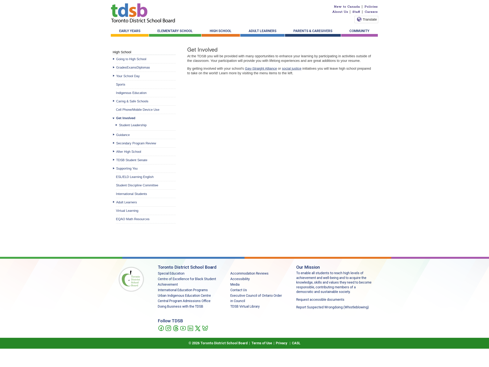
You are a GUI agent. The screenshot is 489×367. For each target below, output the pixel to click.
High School (221, 31)
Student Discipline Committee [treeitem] (137, 185)
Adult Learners (262, 31)
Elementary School (175, 31)
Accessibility (240, 279)
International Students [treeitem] (131, 194)
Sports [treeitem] (120, 84)
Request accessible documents (320, 300)
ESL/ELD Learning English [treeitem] (135, 177)
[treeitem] (146, 59)
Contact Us (238, 290)
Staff (356, 12)
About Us (340, 12)
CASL (296, 343)
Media (235, 284)
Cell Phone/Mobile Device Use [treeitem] (137, 110)
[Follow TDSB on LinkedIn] (190, 328)
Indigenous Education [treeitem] (131, 93)
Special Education (171, 273)
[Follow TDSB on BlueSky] (205, 328)
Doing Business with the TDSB (180, 306)
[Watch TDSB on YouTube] (183, 328)
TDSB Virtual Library (245, 306)
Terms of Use (261, 343)
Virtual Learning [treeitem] (127, 211)
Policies (371, 7)
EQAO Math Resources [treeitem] (133, 219)
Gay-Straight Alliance (261, 68)
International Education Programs (183, 290)
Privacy (281, 343)
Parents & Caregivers (312, 31)
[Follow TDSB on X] (197, 328)
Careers (371, 12)
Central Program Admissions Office (184, 301)
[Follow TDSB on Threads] (175, 328)
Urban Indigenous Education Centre (184, 295)
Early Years (129, 31)
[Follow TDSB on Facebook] (161, 328)
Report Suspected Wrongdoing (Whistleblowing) (332, 307)
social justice (291, 68)
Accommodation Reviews (249, 273)
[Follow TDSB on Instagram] (168, 328)
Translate (370, 19)
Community (359, 31)
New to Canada (347, 7)
